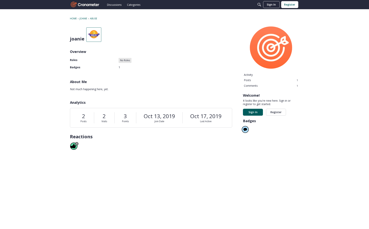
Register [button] (276, 112)
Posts (83, 121)
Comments (271, 85)
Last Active (206, 121)
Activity (248, 75)
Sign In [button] (253, 112)
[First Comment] (245, 129)
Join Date (159, 121)
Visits (104, 121)
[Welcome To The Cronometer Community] (85, 5)
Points (125, 121)
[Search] (259, 4)
